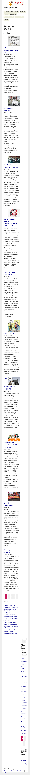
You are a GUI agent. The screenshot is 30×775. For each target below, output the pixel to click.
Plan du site (7, 771)
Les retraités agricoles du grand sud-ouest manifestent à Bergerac (11, 631)
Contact (22, 771)
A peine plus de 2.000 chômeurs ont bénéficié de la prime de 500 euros (11, 607)
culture (23, 697)
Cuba (22, 694)
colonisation (24, 683)
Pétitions (6, 19)
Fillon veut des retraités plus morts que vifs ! (11, 50)
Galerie (22, 17)
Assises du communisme (10, 14)
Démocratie (24, 705)
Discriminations (25, 708)
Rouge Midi (11, 7)
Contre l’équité (9, 333)
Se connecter (15, 771)
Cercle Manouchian (9, 17)
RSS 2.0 (6, 772)
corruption (24, 686)
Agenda (17, 11)
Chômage (24, 676)
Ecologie (23, 727)
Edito (17, 17)
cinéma (23, 680)
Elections (23, 733)
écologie (23, 730)
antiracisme (24, 661)
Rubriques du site (8, 11)
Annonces (22, 11)
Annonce (23, 658)
